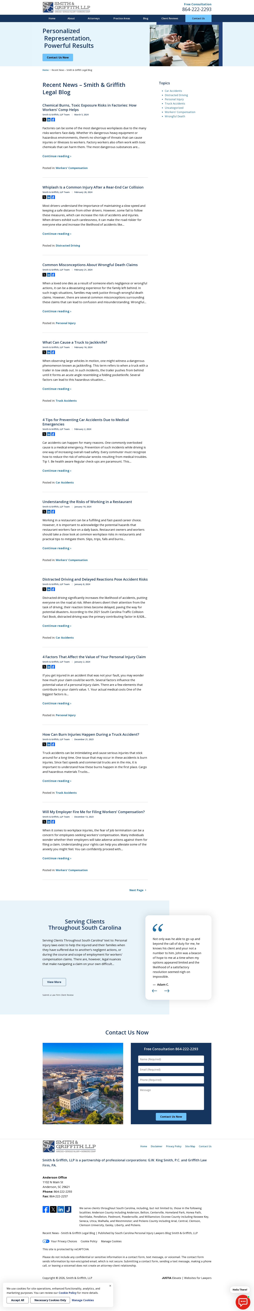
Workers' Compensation (72, 168)
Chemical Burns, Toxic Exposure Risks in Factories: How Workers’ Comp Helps (89, 107)
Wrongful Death (175, 116)
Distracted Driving (68, 245)
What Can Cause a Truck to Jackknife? (74, 342)
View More (54, 982)
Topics (164, 83)
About (71, 18)
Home (52, 18)
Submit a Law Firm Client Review (57, 995)
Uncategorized (174, 107)
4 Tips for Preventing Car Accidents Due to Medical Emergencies (85, 422)
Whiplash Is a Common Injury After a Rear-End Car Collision (93, 187)
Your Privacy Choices (64, 1241)
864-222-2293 (197, 9)
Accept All (17, 1300)
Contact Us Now (58, 57)
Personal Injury (66, 323)
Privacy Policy (174, 1146)
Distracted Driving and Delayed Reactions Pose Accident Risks (95, 579)
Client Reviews (169, 18)
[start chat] (243, 1302)
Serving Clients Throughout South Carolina (84, 924)
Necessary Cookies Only (50, 1300)
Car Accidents (65, 482)
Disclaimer (156, 1146)
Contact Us (198, 18)
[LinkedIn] (60, 1209)
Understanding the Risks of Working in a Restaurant (87, 501)
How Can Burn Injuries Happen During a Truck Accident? (90, 734)
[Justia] (68, 1209)
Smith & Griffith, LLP (79, 1278)
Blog (145, 18)
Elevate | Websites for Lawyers (187, 1278)
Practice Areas (121, 18)
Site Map (190, 1146)
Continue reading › (56, 156)
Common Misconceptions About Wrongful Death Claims (90, 265)
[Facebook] (46, 1209)
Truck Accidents (66, 400)
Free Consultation (198, 4)
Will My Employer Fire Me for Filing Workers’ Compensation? (93, 812)
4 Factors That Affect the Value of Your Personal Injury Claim (94, 657)
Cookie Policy (89, 1241)
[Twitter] (53, 1209)
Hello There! (240, 1289)
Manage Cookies (111, 1241)
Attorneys (94, 18)
